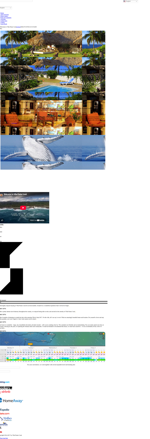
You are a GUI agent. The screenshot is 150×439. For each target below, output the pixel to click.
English (128, 1)
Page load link (4, 438)
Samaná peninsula (38, 68)
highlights (14, 123)
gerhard (18, 27)
